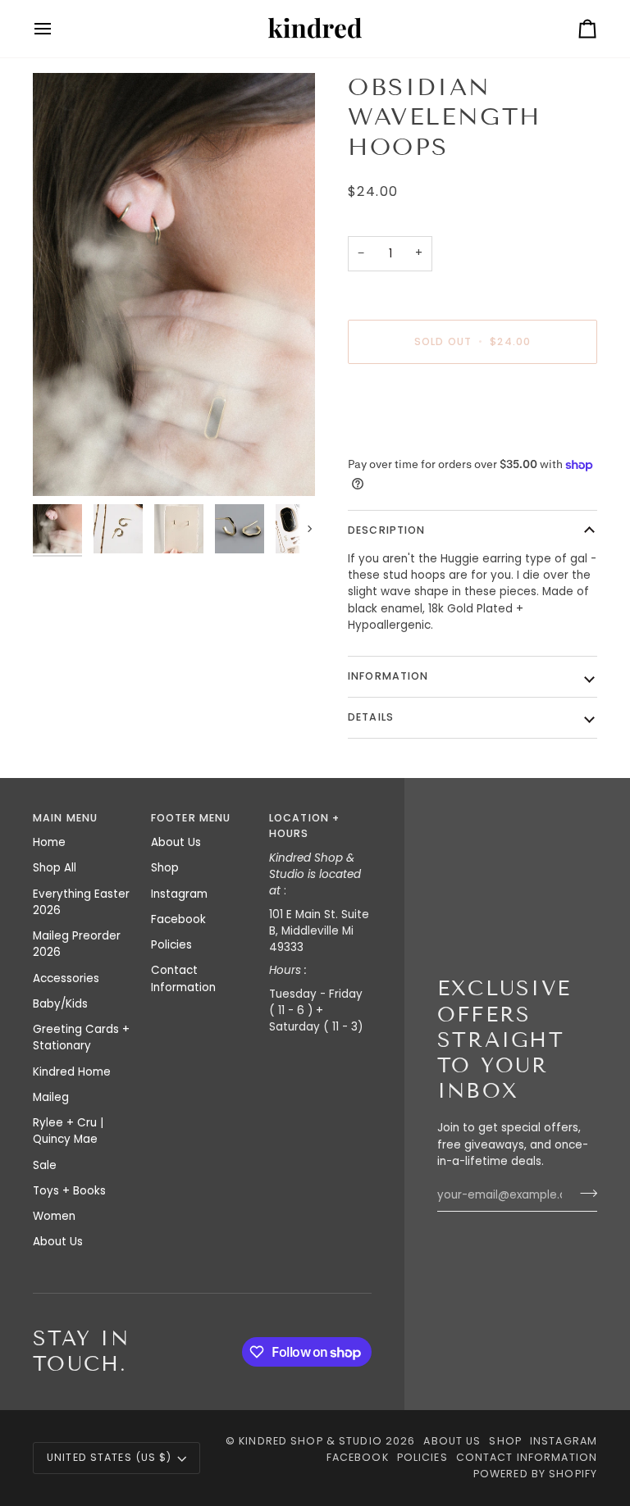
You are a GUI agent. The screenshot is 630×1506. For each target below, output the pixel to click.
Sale (45, 1165)
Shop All (54, 868)
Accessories (66, 978)
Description (386, 530)
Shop (165, 868)
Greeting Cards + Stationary (81, 1037)
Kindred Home (72, 1072)
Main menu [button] (65, 818)
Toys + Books (69, 1191)
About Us (58, 1241)
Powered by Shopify (535, 1474)
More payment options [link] (411, 439)
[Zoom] (174, 284)
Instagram (179, 894)
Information (388, 676)
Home (49, 842)
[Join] (583, 1193)
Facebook (178, 919)
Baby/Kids (60, 1004)
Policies (171, 945)
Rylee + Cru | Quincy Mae (68, 1131)
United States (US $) (109, 1457)
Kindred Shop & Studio (310, 1441)
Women (54, 1216)
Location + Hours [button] (304, 825)
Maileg (51, 1097)
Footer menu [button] (191, 818)
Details (371, 717)
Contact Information (183, 978)
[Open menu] (57, 28)
